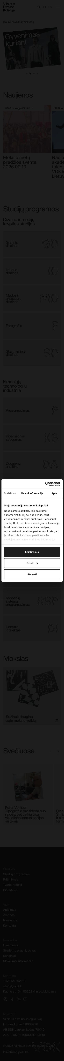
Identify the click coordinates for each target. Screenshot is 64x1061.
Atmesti (32, 574)
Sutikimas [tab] (10, 493)
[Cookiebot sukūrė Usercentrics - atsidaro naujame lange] (45, 484)
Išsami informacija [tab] (32, 493)
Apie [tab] (54, 493)
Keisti (30, 563)
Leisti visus (32, 551)
